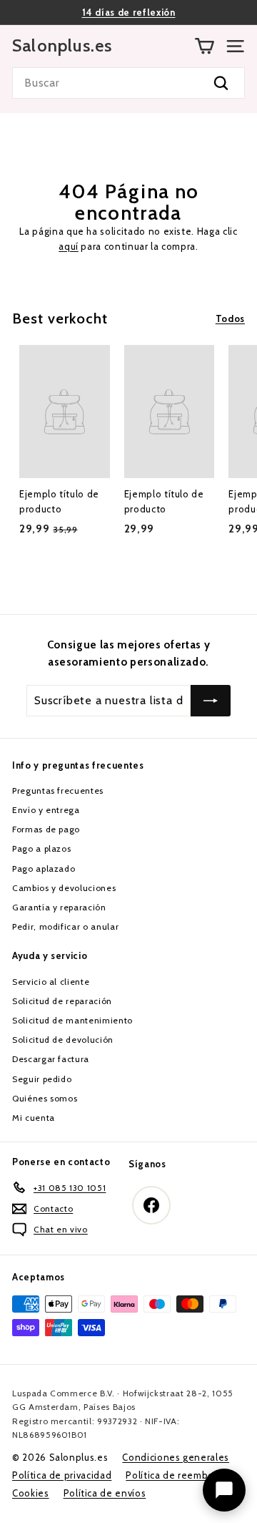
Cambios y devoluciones (64, 887)
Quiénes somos (44, 1098)
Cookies (30, 1493)
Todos (230, 318)
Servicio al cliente (50, 981)
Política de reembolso (177, 1475)
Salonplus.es (62, 46)
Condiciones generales (175, 1457)
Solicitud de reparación (62, 1001)
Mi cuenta (33, 1117)
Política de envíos (105, 1493)
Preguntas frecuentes (58, 790)
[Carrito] (204, 46)
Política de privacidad (61, 1475)
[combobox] (128, 83)
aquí (69, 246)
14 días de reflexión (129, 12)
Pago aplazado (43, 868)
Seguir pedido (41, 1079)
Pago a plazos (41, 848)
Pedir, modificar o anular (65, 926)
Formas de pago (46, 829)
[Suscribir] (211, 700)
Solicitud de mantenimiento (72, 1020)
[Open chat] (224, 1490)
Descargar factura (50, 1059)
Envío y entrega (46, 809)
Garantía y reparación (59, 907)
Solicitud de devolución (63, 1039)
